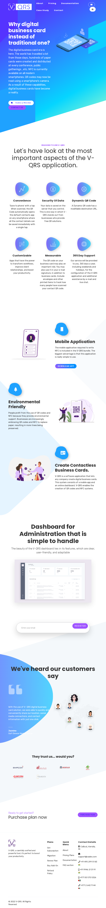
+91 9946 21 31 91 (87, 869)
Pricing (52, 3)
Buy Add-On (52, 865)
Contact (58, 10)
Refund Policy (50, 872)
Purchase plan (88, 815)
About (39, 3)
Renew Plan (52, 861)
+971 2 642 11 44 (88, 885)
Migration (51, 855)
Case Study (42, 10)
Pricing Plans (68, 855)
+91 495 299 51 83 (89, 862)
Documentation (70, 3)
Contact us (17, 107)
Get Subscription (52, 849)
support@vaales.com (87, 857)
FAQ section (68, 865)
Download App (66, 366)
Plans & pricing (23, 103)
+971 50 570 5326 (87, 877)
